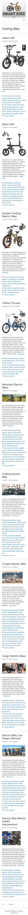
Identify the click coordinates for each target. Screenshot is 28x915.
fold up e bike (6, 546)
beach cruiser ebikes (8, 634)
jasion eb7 (9, 111)
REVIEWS (18, 102)
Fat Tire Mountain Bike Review (15, 524)
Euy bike (22, 288)
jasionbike (15, 113)
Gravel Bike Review (15, 705)
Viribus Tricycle (11, 303)
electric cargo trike (20, 720)
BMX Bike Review (13, 612)
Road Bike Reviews (12, 445)
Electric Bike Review (13, 614)
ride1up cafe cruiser (7, 645)
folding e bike (9, 548)
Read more (5, 272)
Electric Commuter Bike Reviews (11, 100)
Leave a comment (9, 115)
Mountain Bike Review (11, 531)
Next (11, 904)
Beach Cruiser (8, 448)
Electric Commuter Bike (14, 98)
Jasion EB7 (8, 37)
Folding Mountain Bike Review (16, 187)
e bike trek (10, 450)
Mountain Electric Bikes (9, 461)
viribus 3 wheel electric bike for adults (13, 369)
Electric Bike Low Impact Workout (12, 737)
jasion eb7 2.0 (17, 111)
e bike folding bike (10, 542)
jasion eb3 (16, 107)
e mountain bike (18, 450)
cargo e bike (5, 716)
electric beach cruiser (13, 638)
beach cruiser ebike (18, 632)
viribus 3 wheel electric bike (17, 367)
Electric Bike (15, 104)
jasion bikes (8, 107)
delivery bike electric (8, 718)
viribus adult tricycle (8, 371)
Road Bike (17, 645)
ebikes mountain (7, 452)
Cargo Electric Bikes (14, 655)
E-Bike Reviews (8, 96)
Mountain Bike (19, 459)
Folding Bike (10, 292)
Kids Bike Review (12, 441)
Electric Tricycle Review (14, 434)
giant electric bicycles (8, 459)
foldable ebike (15, 546)
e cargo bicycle (19, 718)
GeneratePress (14, 912)
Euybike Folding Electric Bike (11, 215)
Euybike (4, 290)
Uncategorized (6, 285)
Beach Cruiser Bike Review (11, 277)
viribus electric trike (12, 374)
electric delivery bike (8, 722)
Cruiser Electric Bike (14, 563)
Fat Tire (4, 292)
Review (21, 113)
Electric (9, 104)
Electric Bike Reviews (10, 520)
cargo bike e (19, 713)
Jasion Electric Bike (12, 198)
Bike (5, 104)
